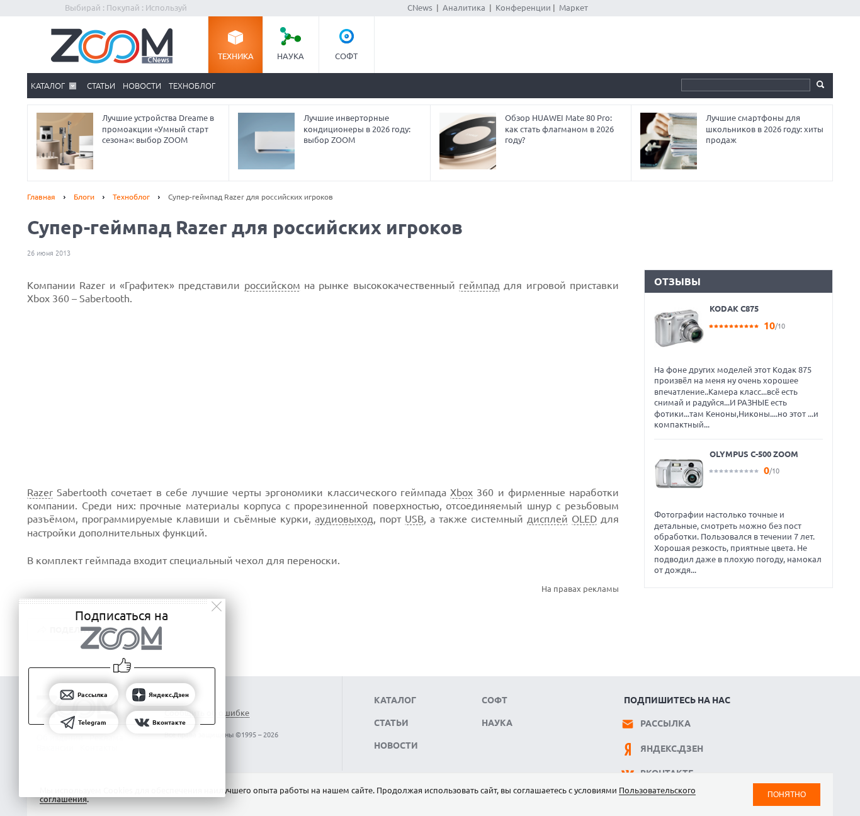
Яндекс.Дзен (671, 749)
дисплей (547, 518)
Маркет (573, 7)
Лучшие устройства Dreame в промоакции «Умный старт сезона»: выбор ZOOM (158, 128)
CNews (420, 7)
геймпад (479, 285)
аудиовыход (344, 518)
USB (414, 518)
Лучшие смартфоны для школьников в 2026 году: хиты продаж (764, 128)
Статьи (101, 85)
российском (272, 285)
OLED (584, 518)
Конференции (523, 7)
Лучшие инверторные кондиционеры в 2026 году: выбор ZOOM (356, 128)
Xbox (461, 492)
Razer (40, 492)
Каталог (48, 85)
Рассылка (665, 723)
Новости (142, 85)
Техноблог (192, 85)
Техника (236, 56)
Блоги (84, 197)
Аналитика (464, 7)
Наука (290, 56)
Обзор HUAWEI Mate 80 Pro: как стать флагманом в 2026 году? (559, 128)
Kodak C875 (734, 308)
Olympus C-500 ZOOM (754, 454)
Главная (41, 197)
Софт (346, 56)
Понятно (786, 794)
